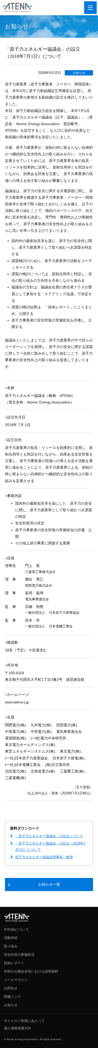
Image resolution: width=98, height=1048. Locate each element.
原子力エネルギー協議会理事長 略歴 (44, 857)
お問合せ (11, 988)
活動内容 (11, 938)
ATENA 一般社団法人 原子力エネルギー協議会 (17, 7)
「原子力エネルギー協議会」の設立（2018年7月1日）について (50, 846)
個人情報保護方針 (17, 1028)
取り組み (11, 946)
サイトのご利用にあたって (24, 1021)
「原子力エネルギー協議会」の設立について (49, 836)
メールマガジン (16, 980)
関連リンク (12, 997)
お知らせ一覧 (49, 884)
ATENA (17, 917)
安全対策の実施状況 (19, 955)
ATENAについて (16, 930)
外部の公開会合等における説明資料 (31, 971)
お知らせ (79, 73)
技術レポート (14, 963)
